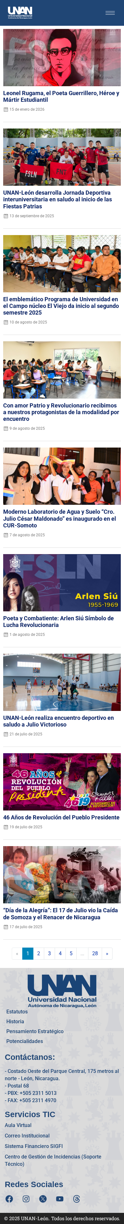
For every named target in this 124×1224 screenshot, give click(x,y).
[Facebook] (9, 1199)
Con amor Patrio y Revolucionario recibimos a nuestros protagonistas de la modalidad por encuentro (61, 412)
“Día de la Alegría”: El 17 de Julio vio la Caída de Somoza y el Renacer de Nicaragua (60, 913)
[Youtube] (59, 1199)
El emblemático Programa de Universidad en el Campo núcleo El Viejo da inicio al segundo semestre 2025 (61, 306)
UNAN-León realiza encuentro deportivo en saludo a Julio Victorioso (58, 721)
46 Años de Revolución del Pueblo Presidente (61, 817)
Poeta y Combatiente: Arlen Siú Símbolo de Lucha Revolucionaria (58, 621)
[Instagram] (26, 1199)
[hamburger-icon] (110, 13)
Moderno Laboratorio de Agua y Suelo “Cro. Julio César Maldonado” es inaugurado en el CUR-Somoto (59, 518)
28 (95, 953)
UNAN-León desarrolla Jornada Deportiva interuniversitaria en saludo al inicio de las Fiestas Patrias (57, 199)
